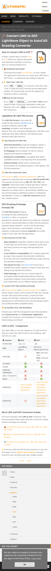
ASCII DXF (28, 265)
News (13, 16)
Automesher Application (27, 177)
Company (18, 21)
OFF (14, 522)
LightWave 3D (25, 123)
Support (30, 21)
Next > (29, 461)
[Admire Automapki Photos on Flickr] (47, 566)
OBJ (14, 517)
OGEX (15, 527)
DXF (5, 59)
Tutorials (37, 16)
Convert (5, 21)
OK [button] (24, 564)
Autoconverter (27, 73)
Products (24, 16)
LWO (29, 57)
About (44, 6)
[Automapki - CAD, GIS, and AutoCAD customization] (14, 6)
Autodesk (5, 217)
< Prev (21, 461)
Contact (45, 11)
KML (14, 502)
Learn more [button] (36, 558)
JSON (15, 496)
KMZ (14, 507)
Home (44, 2)
